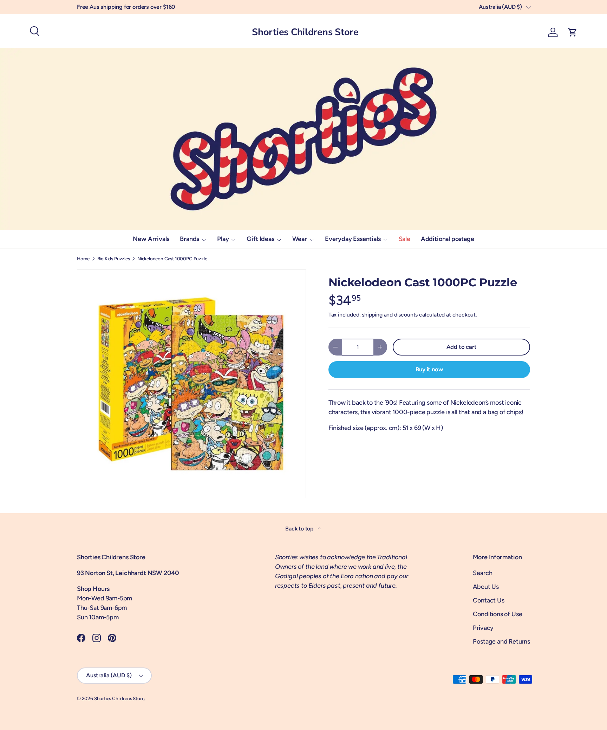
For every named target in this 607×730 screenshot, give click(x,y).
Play (223, 239)
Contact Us (488, 600)
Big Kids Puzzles (113, 258)
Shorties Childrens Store (119, 698)
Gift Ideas (260, 239)
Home (83, 258)
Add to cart (461, 346)
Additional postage (447, 239)
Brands (189, 239)
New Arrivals (151, 239)
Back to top (300, 528)
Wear (299, 239)
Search (482, 573)
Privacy (483, 628)
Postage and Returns (501, 641)
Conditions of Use (497, 614)
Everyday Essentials (353, 239)
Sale (404, 239)
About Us (486, 587)
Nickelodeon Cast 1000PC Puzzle (172, 258)
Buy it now (429, 369)
